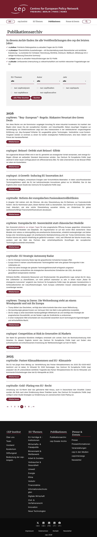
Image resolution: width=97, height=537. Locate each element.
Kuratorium (11, 449)
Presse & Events (72, 21)
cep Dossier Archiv (58, 441)
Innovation (33, 507)
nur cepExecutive (48, 92)
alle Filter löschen (21, 98)
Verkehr (31, 481)
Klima (30, 477)
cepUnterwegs (78, 456)
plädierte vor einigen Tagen (29, 227)
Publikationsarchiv (58, 437)
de (10, 21)
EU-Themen (16, 77)
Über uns (10, 437)
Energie (31, 473)
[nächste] (33, 407)
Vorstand (10, 445)
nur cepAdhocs (21, 92)
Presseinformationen (81, 444)
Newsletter (76, 460)
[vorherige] (7, 406)
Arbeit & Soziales (35, 458)
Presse (75, 440)
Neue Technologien (37, 511)
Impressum (29, 531)
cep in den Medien (80, 452)
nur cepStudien (47, 88)
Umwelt (31, 469)
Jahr (65, 77)
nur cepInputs (72, 88)
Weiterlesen (14, 142)
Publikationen (54, 21)
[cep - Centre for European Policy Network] (48, 9)
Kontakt (56, 531)
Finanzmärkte (34, 485)
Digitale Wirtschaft (36, 496)
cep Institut (22, 21)
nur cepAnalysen (22, 88)
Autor (39, 77)
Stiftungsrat (11, 453)
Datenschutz (43, 531)
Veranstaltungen (79, 448)
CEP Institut (14, 431)
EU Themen (38, 21)
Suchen (37, 98)
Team (8, 441)
